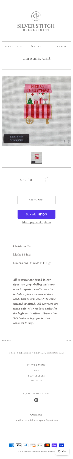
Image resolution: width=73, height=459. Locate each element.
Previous (6, 340)
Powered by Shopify (48, 451)
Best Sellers (36, 376)
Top (36, 371)
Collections (24, 353)
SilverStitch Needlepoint (32, 451)
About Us (36, 381)
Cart (37, 47)
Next (68, 340)
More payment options (36, 222)
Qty (46, 177)
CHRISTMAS (39, 353)
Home (12, 353)
